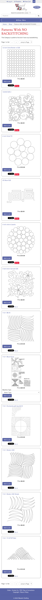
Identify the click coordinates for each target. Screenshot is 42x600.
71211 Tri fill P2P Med (9, 538)
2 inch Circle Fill (7, 136)
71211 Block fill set (8, 357)
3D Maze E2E (6, 180)
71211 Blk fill (6, 313)
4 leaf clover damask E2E (10, 269)
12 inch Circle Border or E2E (11, 48)
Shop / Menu (21, 20)
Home (5, 24)
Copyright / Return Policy (20, 592)
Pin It (16, 307)
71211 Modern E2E (8, 450)
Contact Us (15, 590)
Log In (10, 1)
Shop (10, 24)
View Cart (27, 1)
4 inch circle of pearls (9, 224)
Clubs (9, 590)
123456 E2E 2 (6, 92)
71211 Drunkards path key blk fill (12, 406)
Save (17, 86)
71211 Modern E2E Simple (10, 494)
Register (18, 1)
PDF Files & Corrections (27, 590)
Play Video (36, 7)
